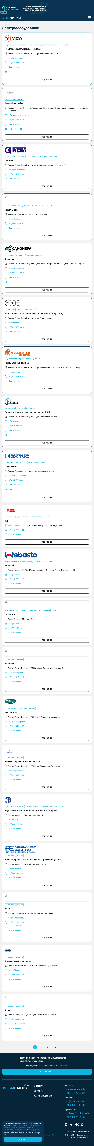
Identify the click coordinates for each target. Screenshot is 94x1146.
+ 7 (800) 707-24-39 (16, 1024)
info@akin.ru (13, 820)
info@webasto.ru (15, 575)
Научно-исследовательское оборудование (43, 806)
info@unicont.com (16, 58)
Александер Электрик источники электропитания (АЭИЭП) (33, 859)
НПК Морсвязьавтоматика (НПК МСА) (23, 49)
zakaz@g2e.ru (14, 219)
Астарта (8, 1010)
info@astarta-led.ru (16, 1019)
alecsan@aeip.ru (15, 869)
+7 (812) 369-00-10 (16, 327)
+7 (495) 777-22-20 (16, 530)
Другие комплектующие (14, 806)
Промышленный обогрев (17, 362)
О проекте (38, 1085)
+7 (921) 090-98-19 (16, 273)
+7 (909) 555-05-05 (16, 975)
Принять (23, 1139)
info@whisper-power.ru (17, 722)
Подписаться (49, 1072)
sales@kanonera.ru (16, 268)
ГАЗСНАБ (9, 160)
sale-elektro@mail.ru (16, 673)
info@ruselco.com (16, 421)
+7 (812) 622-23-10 (16, 62)
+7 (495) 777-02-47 (16, 579)
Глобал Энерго (11, 209)
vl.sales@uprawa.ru (16, 918)
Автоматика (10, 309)
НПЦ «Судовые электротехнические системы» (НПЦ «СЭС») (34, 313)
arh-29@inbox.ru (14, 970)
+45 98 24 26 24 (15, 628)
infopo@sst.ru (14, 372)
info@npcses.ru (15, 323)
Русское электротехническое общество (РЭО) (27, 412)
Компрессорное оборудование (17, 206)
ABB (6, 521)
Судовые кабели (38, 206)
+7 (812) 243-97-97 (16, 376)
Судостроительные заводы (16, 45)
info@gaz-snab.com (17, 170)
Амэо (7, 908)
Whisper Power (11, 712)
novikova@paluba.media (77, 1113)
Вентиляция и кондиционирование (18, 561)
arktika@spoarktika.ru (17, 476)
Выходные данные (43, 1095)
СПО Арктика (11, 466)
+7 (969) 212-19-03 (75, 1105)
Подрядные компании (14, 255)
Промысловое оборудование (39, 610)
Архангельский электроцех (18, 961)
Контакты (38, 1090)
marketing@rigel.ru (15, 771)
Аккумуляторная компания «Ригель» (22, 761)
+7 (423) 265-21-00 (16, 922)
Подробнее (47, 80)
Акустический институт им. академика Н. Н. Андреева (31, 810)
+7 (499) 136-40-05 (16, 873)
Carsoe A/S (10, 614)
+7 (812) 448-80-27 (16, 726)
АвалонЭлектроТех (14, 103)
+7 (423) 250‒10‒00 (16, 926)
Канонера (9, 259)
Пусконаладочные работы (15, 462)
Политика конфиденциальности (77, 1131)
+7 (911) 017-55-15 (16, 677)
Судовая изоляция (13, 359)
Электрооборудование (14, 99)
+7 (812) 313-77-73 (16, 426)
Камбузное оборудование (15, 610)
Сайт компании (15, 67)
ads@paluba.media (74, 1101)
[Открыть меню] (89, 17)
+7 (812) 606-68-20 (16, 775)
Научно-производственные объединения (44, 45)
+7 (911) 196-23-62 (75, 1093)
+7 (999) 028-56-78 (75, 1117)
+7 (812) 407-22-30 (16, 174)
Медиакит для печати (42, 1135)
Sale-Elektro (10, 663)
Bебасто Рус (11, 565)
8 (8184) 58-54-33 (16, 480)
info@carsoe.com (15, 624)
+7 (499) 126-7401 (16, 824)
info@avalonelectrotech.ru (19, 115)
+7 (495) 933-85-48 (16, 120)
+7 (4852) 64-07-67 (16, 223)
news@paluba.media (75, 1089)
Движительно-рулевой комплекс (30, 517)
